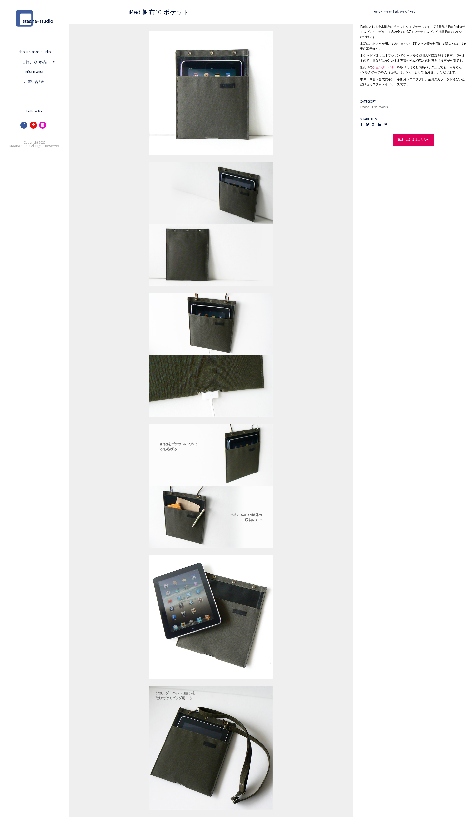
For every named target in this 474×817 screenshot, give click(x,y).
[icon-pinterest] (34, 125)
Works (403, 11)
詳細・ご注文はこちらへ (413, 139)
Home (377, 11)
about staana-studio (35, 51)
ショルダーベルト (384, 67)
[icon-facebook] (25, 125)
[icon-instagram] (44, 125)
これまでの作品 (34, 61)
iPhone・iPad (390, 11)
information (34, 71)
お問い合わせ (34, 81)
